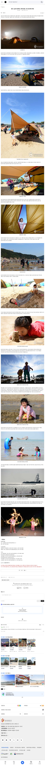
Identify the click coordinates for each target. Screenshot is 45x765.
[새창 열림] (4, 754)
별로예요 (27, 587)
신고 (43, 631)
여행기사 (3, 7)
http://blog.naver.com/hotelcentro (7, 557)
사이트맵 (28, 750)
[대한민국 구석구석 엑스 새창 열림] (13, 740)
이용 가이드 (3, 733)
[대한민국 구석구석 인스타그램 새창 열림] (17, 740)
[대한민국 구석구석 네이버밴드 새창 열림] (21, 740)
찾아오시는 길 (4, 735)
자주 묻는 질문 (22, 750)
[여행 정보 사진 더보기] (22, 34)
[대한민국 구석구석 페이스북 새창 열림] (6, 740)
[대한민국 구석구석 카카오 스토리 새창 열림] (10, 740)
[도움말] (1, 600)
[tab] (5, 762)
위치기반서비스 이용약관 (20, 747)
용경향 (2, 549)
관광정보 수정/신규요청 (6, 709)
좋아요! (20, 587)
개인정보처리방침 (4, 747)
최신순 (40, 624)
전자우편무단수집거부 (13, 750)
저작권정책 (39, 747)
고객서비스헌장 (4, 750)
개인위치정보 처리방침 (30, 747)
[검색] (42, 2)
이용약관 (11, 747)
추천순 (43, 624)
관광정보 (3, 714)
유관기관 (26, 714)
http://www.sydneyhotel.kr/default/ (7, 554)
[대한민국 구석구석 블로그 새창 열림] (2, 740)
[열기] (42, 580)
